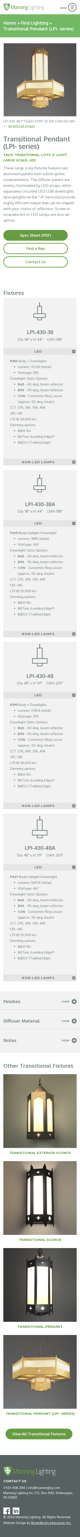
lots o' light (54, 155)
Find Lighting (34, 23)
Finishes (11, 1001)
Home (9, 23)
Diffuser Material (21, 1021)
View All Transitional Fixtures (39, 1434)
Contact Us (35, 261)
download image (21, 126)
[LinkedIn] (17, 1510)
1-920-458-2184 (14, 1488)
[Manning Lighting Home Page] (23, 7)
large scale (15, 160)
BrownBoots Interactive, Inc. (51, 1523)
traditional (27, 155)
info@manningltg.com (44, 1488)
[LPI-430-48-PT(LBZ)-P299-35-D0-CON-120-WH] (40, 80)
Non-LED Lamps (38, 462)
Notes (9, 1040)
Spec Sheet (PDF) (35, 235)
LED (32, 160)
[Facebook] (7, 1510)
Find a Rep (35, 248)
